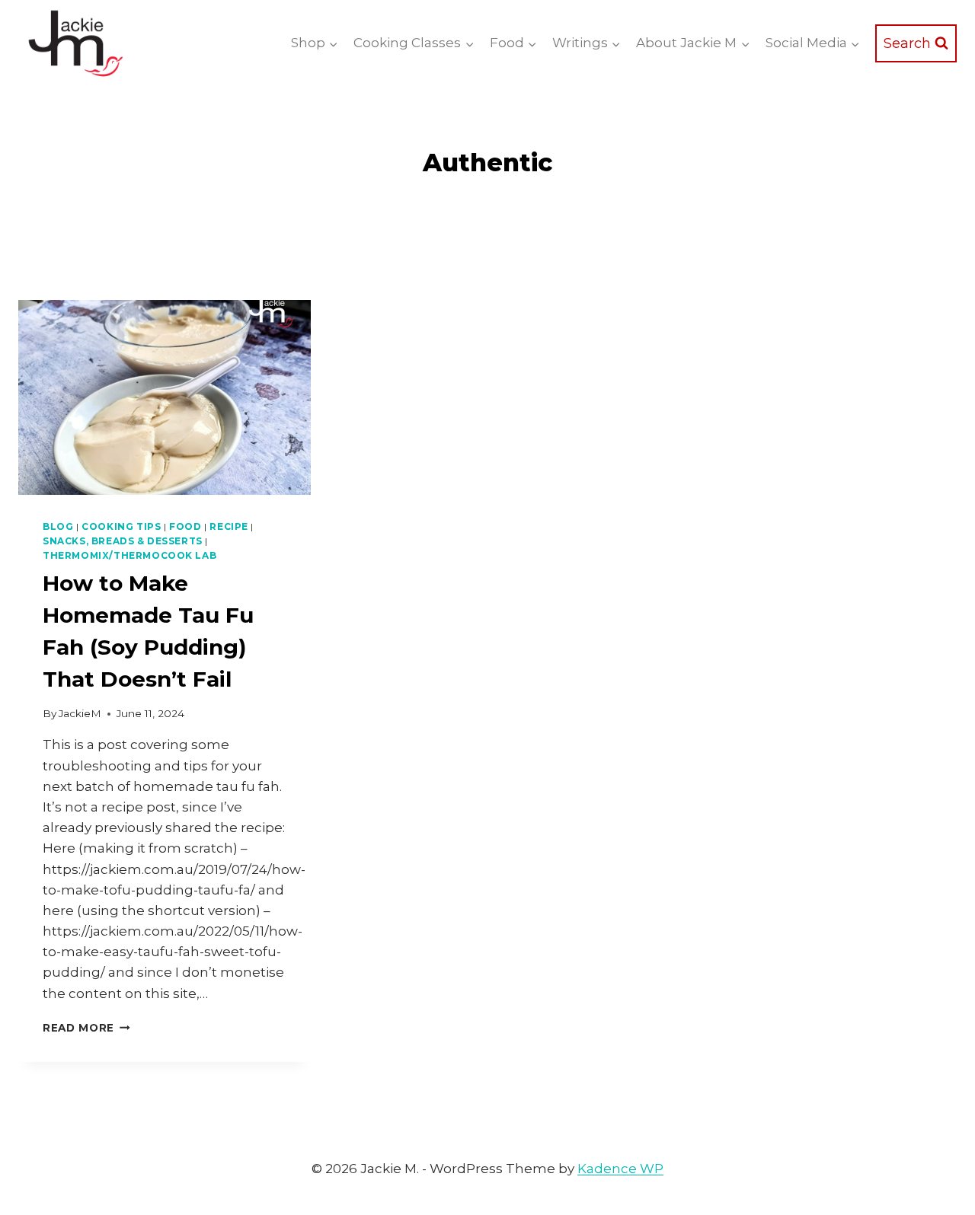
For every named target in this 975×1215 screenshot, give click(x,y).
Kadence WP (620, 1168)
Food (185, 526)
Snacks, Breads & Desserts (123, 541)
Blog (58, 526)
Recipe (228, 526)
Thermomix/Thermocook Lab (129, 555)
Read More (86, 1028)
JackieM (80, 713)
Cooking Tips (121, 526)
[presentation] (164, 397)
